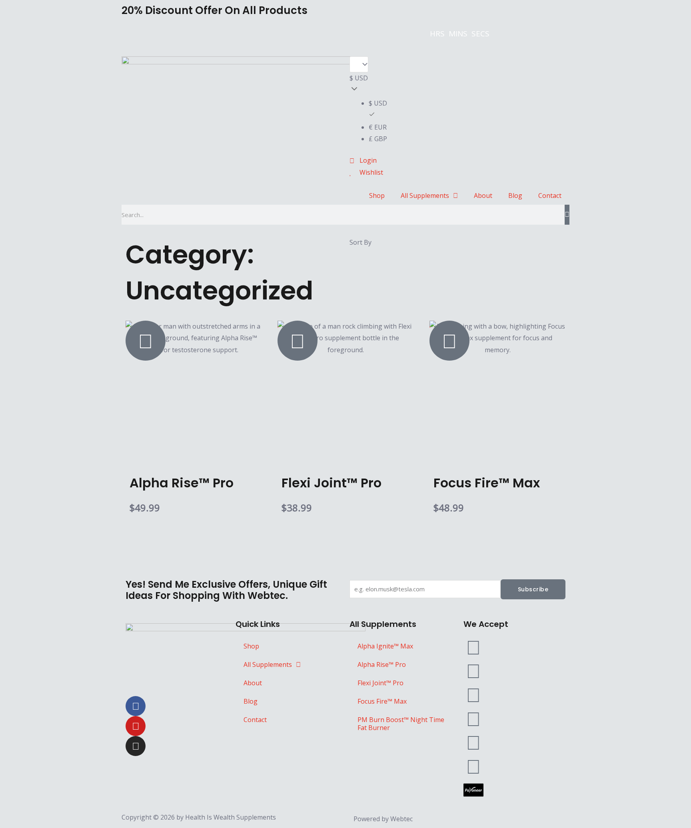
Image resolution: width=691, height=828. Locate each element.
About (483, 195)
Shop (377, 195)
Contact (549, 195)
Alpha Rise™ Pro (381, 664)
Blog (515, 195)
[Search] (567, 215)
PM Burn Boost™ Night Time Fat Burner (400, 723)
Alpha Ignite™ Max (385, 646)
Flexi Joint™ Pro (380, 682)
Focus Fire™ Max (382, 701)
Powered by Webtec (383, 818)
